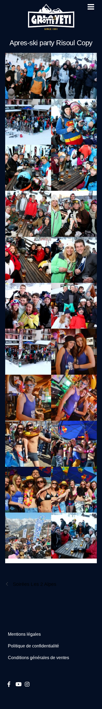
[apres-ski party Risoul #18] (74, 444)
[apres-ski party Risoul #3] (74, 122)
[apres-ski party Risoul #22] (74, 536)
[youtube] (18, 683)
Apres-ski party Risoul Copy (51, 43)
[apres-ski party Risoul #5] (74, 168)
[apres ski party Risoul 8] (28, 76)
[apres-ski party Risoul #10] (74, 260)
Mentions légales (24, 634)
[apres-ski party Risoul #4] (28, 168)
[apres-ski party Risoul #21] (28, 536)
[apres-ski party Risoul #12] (74, 306)
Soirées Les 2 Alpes (35, 584)
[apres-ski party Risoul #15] (28, 398)
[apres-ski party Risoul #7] (74, 214)
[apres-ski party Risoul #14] (74, 352)
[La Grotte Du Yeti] (51, 27)
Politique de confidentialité (33, 646)
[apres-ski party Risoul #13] (28, 352)
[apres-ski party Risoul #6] (28, 214)
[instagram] (27, 683)
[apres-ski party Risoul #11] (28, 306)
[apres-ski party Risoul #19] (28, 490)
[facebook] (9, 683)
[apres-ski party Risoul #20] (74, 490)
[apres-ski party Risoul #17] (28, 444)
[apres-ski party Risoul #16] (74, 398)
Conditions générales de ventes (38, 657)
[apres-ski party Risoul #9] (28, 260)
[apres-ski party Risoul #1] (74, 76)
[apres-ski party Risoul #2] (28, 122)
